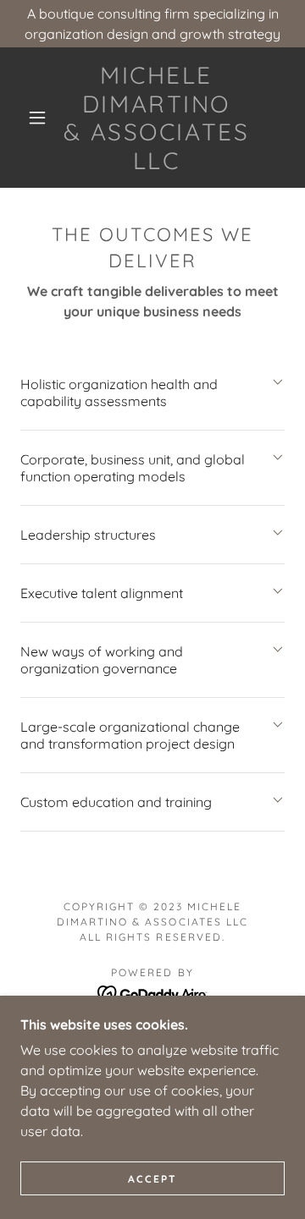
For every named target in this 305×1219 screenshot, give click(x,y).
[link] (156, 117)
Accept (152, 1178)
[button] (37, 118)
